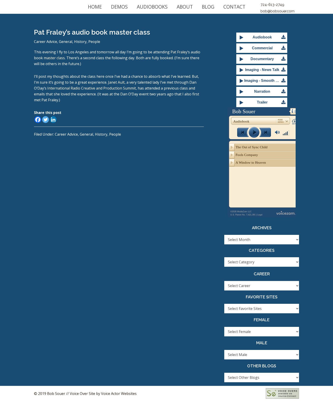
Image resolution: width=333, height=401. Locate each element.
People (94, 41)
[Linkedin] (53, 119)
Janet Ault (116, 82)
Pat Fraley (179, 52)
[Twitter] (45, 119)
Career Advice (45, 41)
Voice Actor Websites (119, 393)
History (80, 41)
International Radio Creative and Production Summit (91, 88)
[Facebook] (37, 119)
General (65, 41)
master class (54, 57)
